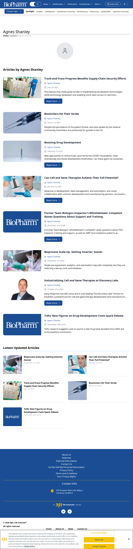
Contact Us (66, 464)
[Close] (129, 539)
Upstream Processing (120, 12)
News (70, 529)
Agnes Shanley (53, 83)
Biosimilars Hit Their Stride (103, 382)
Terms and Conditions (66, 473)
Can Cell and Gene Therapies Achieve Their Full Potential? (108, 358)
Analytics (39, 12)
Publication (72, 4)
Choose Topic (12, 11)
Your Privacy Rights (66, 476)
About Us (66, 454)
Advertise (66, 457)
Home (6, 35)
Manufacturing (82, 12)
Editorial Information (66, 461)
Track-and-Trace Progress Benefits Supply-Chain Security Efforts (41, 384)
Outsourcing (94, 12)
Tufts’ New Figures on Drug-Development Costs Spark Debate (41, 411)
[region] (66, 539)
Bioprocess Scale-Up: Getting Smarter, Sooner (43, 358)
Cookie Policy (29, 546)
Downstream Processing (66, 12)
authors (13, 35)
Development (50, 12)
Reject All (99, 539)
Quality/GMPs (106, 12)
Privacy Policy (66, 470)
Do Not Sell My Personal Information (66, 467)
